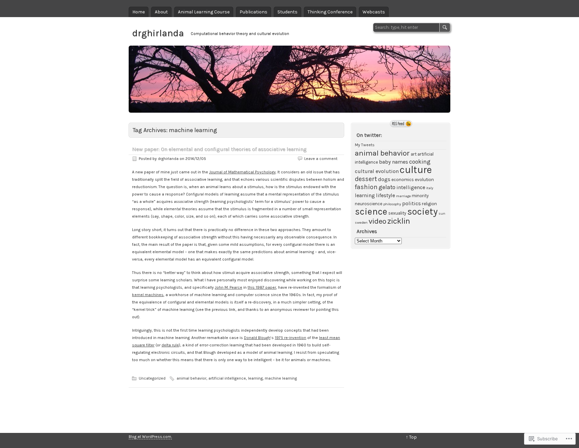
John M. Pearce (228, 287)
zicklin (398, 221)
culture (416, 169)
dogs (384, 179)
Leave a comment (320, 158)
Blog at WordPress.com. (150, 436)
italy (429, 188)
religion (429, 203)
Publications (253, 12)
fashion (366, 187)
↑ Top (411, 437)
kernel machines (148, 294)
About (161, 12)
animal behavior (191, 378)
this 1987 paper (262, 287)
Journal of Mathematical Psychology (242, 172)
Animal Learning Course (204, 12)
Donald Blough (257, 337)
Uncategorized (152, 378)
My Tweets (365, 145)
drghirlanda (158, 33)
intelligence (410, 187)
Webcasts (374, 12)
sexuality (397, 213)
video (377, 221)
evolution (424, 179)
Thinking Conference (330, 12)
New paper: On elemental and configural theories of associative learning (219, 149)
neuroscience (368, 203)
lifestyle (385, 195)
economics (402, 179)
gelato (387, 187)
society (422, 211)
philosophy (392, 204)
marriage (403, 196)
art (413, 154)
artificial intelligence (227, 378)
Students (287, 12)
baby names (393, 162)
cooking (420, 161)
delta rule (170, 345)
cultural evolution (377, 171)
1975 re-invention (290, 337)
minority (420, 195)
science (371, 211)
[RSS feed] (401, 123)
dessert (366, 179)
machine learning (281, 378)
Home (138, 12)
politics (411, 204)
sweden (361, 222)
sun (442, 213)
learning (255, 378)
